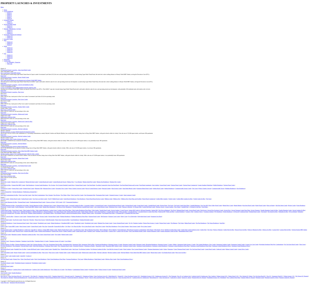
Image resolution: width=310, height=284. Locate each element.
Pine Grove (45, 252)
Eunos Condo (4, 226)
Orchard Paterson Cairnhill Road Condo (82, 207)
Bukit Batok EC (113, 276)
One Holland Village (48, 213)
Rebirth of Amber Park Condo (172, 229)
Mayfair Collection (102, 252)
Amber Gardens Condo (69, 231)
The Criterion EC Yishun (246, 276)
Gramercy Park (189, 211)
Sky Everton (52, 185)
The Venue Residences (213, 223)
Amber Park (203, 229)
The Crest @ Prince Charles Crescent (201, 188)
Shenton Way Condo (115, 182)
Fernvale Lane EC (69, 276)
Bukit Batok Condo (100, 259)
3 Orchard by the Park (195, 207)
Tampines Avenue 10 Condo (56, 241)
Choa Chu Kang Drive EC (15, 276)
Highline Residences (230, 188)
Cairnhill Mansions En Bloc (8, 205)
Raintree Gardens (137, 223)
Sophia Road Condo (26, 199)
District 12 (9, 30)
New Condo (212, 244)
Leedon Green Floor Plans (64, 210)
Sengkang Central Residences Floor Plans (179, 246)
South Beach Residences (70, 199)
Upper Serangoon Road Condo (21, 223)
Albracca (40, 229)
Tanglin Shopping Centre (285, 210)
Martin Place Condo (228, 205)
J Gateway (28, 256)
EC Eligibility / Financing (13, 62)
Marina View (70, 182)
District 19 (9, 36)
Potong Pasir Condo (165, 223)
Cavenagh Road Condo (101, 205)
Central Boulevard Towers (59, 182)
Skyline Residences (17, 192)
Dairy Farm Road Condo (27, 259)
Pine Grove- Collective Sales (8, 109)
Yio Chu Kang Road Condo (291, 244)
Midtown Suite (108, 199)
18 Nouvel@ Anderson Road (240, 211)
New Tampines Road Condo (65, 246)
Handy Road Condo (260, 205)
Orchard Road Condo (130, 205)
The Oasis (208, 199)
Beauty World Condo (19, 252)
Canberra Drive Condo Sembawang (22, 269)
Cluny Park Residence (100, 211)
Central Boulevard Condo (45, 182)
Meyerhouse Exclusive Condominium (136, 229)
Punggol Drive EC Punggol (199, 277)
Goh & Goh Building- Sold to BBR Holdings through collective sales (18, 87)
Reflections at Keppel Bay (30, 192)
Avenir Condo (10, 207)
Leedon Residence (180, 211)
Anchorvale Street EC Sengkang (75, 277)
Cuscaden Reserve (132, 211)
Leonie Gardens (169, 207)
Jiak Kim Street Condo (281, 205)
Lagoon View (112, 231)
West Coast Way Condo (77, 195)
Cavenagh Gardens (89, 205)
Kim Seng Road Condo (249, 205)
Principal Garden (106, 188)
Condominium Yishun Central (80, 269)
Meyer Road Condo (10, 231)
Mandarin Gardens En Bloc (29, 234)
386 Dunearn (104, 216)
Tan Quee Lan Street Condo (40, 199)
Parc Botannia (16, 246)
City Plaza (67, 226)
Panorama (170, 249)
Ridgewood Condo (76, 252)
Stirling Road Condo (158, 188)
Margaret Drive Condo (49, 188)
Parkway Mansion (218, 229)
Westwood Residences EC (20, 277)
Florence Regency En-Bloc (8, 244)
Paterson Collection (127, 207)
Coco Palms (68, 241)
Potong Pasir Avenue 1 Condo (151, 223)
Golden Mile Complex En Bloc (185, 199)
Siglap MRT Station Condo (50, 229)
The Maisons (174, 223)
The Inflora (3, 238)
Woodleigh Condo (79, 223)
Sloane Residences (48, 211)
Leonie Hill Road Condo (148, 207)
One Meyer (34, 229)
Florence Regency (38, 244)
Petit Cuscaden (123, 211)
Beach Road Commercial (148, 199)
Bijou (68, 195)
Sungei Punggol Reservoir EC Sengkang (56, 277)
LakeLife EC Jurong (175, 277)
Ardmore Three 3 (198, 211)
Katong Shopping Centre (153, 231)
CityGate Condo (5, 199)
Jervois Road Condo (194, 210)
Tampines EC (78, 276)
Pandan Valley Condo (65, 252)
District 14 (9, 33)
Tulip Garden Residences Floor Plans (81, 210)
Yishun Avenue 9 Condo (104, 269)
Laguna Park (275, 229)
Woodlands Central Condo (39, 263)
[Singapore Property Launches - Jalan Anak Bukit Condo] (16, 70)
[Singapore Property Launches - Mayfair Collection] (14, 129)
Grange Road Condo (6, 210)
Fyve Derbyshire (132, 216)
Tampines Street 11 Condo (41, 241)
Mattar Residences (55, 223)
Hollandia (300, 211)
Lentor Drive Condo (243, 249)
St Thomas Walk (137, 207)
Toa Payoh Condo (17, 220)
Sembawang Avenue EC (161, 276)
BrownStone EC (154, 277)
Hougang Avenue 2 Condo (115, 244)
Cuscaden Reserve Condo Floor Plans (148, 211)
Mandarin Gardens (16, 234)
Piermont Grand (260, 277)
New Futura (177, 207)
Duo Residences (81, 199)
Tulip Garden (95, 210)
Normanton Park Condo (102, 195)
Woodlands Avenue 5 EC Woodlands (216, 277)
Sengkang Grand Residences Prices (241, 246)
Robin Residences (227, 211)
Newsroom (7, 59)
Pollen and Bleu (170, 211)
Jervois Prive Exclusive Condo (215, 210)
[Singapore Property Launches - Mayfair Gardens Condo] (16, 136)
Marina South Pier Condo (89, 182)
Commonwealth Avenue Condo (183, 188)
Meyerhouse (150, 229)
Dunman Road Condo (6, 229)
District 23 (9, 42)
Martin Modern (238, 205)
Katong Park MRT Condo (31, 231)
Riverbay (32, 220)
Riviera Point (163, 205)
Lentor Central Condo (46, 249)
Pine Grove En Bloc (181, 252)
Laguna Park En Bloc (285, 229)
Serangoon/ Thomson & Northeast (12, 34)
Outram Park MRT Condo (18, 185)
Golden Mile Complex (162, 199)
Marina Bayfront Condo (32, 182)
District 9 (9, 21)
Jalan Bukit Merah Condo (129, 188)
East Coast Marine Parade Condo (137, 231)
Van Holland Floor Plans (108, 213)
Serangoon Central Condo (238, 244)
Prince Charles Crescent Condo (77, 188)
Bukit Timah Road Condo (74, 211)
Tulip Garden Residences (42, 210)
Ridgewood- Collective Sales (8, 117)
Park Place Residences (111, 226)
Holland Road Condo (254, 211)
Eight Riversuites (50, 220)
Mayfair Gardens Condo (114, 252)
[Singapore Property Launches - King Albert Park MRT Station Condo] (19, 151)
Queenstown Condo (6, 188)
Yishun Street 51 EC (233, 276)
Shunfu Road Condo (66, 249)
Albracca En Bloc (266, 229)
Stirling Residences (169, 188)
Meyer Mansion (104, 229)
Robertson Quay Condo (50, 205)
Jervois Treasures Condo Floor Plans (240, 210)
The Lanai (80, 259)
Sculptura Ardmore (209, 211)
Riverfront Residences (151, 244)
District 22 (9, 43)
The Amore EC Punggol (7, 277)
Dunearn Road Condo (94, 216)
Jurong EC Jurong (186, 277)
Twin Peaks (205, 207)
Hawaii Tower (19, 231)
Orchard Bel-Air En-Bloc (22, 205)
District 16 (9, 56)
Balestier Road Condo (6, 220)
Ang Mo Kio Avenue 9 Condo (114, 249)
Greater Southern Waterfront (205, 185)
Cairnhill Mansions (195, 205)
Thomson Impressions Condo (155, 249)
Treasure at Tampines (15, 241)
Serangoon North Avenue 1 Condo (186, 244)
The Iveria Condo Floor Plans (181, 205)
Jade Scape (75, 249)
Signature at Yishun (88, 276)
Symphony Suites (93, 269)
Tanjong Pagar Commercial (190, 185)
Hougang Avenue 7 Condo (165, 244)
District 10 (9, 23)
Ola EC (86, 277)
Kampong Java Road (156, 216)
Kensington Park (67, 244)
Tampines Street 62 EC (58, 276)
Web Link (9, 63)
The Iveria (170, 205)
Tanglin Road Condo (105, 210)
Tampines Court (5, 241)
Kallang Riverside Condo (86, 220)
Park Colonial (33, 223)
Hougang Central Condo (129, 244)
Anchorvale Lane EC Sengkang (36, 277)
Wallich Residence (218, 185)
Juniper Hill (155, 210)
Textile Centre (172, 199)
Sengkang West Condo (51, 246)
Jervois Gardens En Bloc (299, 210)
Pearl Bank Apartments (145, 185)
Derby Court (124, 216)
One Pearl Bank (91, 185)
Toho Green (302, 244)
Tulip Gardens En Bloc (29, 210)
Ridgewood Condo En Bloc (89, 252)
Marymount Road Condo (7, 249)
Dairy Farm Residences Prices (124, 259)
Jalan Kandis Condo (6, 273)
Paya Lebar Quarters (123, 226)
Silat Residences (30, 185)
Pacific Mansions (19, 207)
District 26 (9, 49)
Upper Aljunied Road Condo (120, 223)
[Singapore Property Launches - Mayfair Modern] (13, 143)
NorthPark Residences (6, 269)
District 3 (9, 15)
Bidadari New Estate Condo (105, 223)
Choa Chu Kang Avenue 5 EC (132, 276)
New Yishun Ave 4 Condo (57, 269)
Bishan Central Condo (231, 249)
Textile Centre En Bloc (199, 199)
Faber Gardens (127, 249)
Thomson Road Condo (33, 216)
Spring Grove (16, 211)
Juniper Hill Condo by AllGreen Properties (140, 210)
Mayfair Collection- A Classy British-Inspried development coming (18, 131)
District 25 (9, 47)
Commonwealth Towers (218, 188)
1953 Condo (59, 202)
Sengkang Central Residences (159, 246)
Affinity (175, 244)
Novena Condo (43, 216)
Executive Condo (8, 39)
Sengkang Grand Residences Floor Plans (201, 246)
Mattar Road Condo (190, 223)
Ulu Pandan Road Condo (168, 252)
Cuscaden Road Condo (112, 211)
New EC (269, 276)
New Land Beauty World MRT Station (11, 73)
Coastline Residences (18, 229)
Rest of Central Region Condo (93, 188)
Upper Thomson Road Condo (181, 249)
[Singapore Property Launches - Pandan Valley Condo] (15, 107)
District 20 (9, 37)
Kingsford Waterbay (78, 246)
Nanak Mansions (121, 229)
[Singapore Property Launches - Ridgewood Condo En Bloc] (16, 121)
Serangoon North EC (277, 276)
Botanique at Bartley (90, 246)
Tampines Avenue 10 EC (45, 276)
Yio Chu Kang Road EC (259, 276)
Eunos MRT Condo (14, 226)
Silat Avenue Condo (116, 188)
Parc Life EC (4, 276)
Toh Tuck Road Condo (6, 259)
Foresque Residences (71, 259)
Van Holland (98, 213)
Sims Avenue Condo (25, 226)
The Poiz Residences (201, 223)
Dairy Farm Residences (40, 259)
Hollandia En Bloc (283, 211)
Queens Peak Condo (17, 188)
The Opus (209, 229)
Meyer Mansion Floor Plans (92, 229)
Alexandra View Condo (62, 188)
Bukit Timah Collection (87, 211)
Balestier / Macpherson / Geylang (12, 29)
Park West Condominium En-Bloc (9, 195)
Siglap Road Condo (6, 234)
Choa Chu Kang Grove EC (101, 276)
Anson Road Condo (165, 185)
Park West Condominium (38, 195)
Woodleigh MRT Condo (67, 223)
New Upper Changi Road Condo (45, 234)
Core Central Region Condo (101, 207)
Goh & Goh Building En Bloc (33, 252)
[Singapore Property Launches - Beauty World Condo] (15, 77)
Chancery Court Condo (20, 216)
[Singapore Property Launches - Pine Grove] (12, 92)
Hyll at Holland (293, 211)
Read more (3, 76)
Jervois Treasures (255, 210)
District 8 (9, 18)
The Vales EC (34, 276)
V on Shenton (78, 182)
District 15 (9, 55)
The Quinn (181, 223)
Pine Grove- (4, 95)
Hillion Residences (89, 259)
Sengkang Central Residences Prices (221, 246)
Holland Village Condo (88, 213)
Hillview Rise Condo (110, 259)
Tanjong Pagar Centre (229, 185)
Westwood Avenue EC (111, 277)
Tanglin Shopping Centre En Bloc (269, 210)
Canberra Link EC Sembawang (200, 276)
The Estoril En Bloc (273, 211)
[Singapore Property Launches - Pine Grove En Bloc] (14, 173)
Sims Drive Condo (100, 226)
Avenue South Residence (41, 185)
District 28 (9, 52)
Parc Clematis (49, 195)
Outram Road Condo (80, 185)
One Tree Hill (204, 205)
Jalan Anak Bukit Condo (7, 252)
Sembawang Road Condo (118, 269)
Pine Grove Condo (54, 252)
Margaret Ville (38, 188)
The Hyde (173, 210)
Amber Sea (27, 229)
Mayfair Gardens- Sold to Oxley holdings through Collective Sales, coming (20, 154)
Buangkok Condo (100, 246)
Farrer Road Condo (17, 210)
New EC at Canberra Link (184, 276)
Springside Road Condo (7, 266)
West (5, 40)
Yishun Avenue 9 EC (222, 276)
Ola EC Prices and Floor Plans (97, 277)
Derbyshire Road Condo (144, 216)
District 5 (9, 45)
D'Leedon (17, 213)
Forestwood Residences (101, 244)
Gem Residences (75, 220)
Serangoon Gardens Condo (223, 244)
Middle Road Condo (57, 199)
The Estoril (264, 211)
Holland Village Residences (35, 213)
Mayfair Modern (125, 252)
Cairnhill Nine (185, 207)
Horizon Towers (160, 207)
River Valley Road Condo (215, 205)
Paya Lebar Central (146, 226)
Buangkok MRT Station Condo (114, 246)
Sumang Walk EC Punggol (248, 277)
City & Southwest (8, 11)
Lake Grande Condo (14, 256)
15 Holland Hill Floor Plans (131, 213)
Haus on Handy (271, 205)
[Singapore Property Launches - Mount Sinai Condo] (14, 158)
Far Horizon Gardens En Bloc (98, 249)
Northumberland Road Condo (37, 202)
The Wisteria (68, 269)
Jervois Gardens (115, 210)
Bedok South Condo (67, 234)
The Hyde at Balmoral (164, 210)
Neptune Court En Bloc (102, 231)
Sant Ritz (222, 223)
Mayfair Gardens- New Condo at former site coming (14, 139)
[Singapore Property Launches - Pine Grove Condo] (14, 99)
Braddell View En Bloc (20, 249)
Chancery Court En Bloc (7, 216)
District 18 (9, 58)
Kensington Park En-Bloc (55, 244)
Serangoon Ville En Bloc (88, 244)
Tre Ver (131, 223)
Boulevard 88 (161, 211)
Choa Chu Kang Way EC (124, 277)
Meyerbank (157, 229)
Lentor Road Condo (210, 249)
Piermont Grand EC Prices (271, 277)
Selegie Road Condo (15, 199)
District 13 (9, 31)
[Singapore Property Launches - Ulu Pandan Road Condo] (16, 165)
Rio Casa (46, 244)
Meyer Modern (113, 229)
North (5, 46)
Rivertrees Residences (6, 246)
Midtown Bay (116, 199)
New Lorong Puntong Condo (139, 249)
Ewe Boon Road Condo (60, 211)
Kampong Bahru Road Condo (144, 188)
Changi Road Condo (36, 226)
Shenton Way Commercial (18, 182)
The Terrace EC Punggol (301, 276)
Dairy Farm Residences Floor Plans (56, 259)
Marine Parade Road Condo (65, 229)
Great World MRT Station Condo (33, 207)
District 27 (9, 50)
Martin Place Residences (49, 207)
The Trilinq (64, 195)
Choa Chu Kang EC (164, 277)
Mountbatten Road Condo (185, 231)
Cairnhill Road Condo (153, 205)
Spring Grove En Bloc (6, 211)
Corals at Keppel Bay (6, 192)
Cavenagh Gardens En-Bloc (76, 205)
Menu (2, 7)
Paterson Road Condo (62, 205)
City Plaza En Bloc (76, 226)
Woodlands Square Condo (7, 263)
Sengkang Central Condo (129, 246)
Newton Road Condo (53, 216)
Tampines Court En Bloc (27, 241)
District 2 (9, 14)
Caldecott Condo (220, 249)
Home (5, 10)
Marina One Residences (103, 182)
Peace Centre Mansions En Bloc (9, 202)
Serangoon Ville (77, 244)
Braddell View (56, 249)
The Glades (58, 234)
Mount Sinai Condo (156, 252)
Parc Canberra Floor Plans (233, 277)
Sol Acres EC (26, 276)
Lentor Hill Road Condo (33, 249)
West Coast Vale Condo (25, 195)
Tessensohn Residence (72, 202)
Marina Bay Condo (5, 182)
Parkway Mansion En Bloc (255, 229)
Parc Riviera (57, 195)
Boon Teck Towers (40, 220)
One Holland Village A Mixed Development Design (68, 213)
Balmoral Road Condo (182, 210)
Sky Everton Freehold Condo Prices (65, 185)
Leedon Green (53, 210)
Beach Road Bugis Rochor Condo (95, 199)
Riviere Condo (292, 205)
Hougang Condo (141, 244)
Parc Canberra (212, 276)
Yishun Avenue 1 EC (289, 276)
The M (49, 199)
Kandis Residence (16, 273)
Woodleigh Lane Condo (44, 223)
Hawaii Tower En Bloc (241, 229)
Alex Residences (241, 188)
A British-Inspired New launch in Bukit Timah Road (14, 146)
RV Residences (218, 211)
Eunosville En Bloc (59, 226)
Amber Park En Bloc (228, 229)
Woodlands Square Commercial (23, 263)
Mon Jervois (24, 213)
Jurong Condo (4, 256)
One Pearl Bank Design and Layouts (129, 185)
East (5, 53)
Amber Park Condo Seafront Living (190, 229)
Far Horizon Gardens (84, 249)
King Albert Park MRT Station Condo (140, 252)
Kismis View (16, 259)
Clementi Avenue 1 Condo (116, 195)
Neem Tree (26, 220)
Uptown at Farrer (50, 202)
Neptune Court (91, 231)
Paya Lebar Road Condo (88, 226)
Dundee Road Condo (28, 188)
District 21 (9, 27)
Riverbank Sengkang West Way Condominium (271, 244)
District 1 (9, 13)
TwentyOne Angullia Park (7, 213)
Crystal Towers (124, 210)
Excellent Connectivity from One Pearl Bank (107, 185)
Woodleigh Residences (6, 223)
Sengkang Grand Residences (144, 246)
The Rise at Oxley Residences (64, 207)
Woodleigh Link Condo (91, 223)
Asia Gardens (155, 185)
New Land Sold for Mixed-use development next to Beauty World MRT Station (21, 80)
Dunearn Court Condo (114, 216)
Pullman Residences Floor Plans (79, 216)
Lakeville (22, 256)
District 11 (9, 26)
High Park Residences (38, 246)
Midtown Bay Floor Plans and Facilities (131, 199)
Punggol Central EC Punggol (286, 277)
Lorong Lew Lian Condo (251, 244)
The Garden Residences (202, 244)
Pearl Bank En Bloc (6, 185)
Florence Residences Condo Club (24, 244)
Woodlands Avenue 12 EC (148, 276)
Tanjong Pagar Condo (176, 185)
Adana (165, 249)
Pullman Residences (65, 216)
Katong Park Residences (45, 231)
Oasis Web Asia (5, 282)
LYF (64, 202)
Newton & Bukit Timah (10, 24)
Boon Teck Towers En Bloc (62, 220)
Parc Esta (44, 226)
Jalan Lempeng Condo (129, 195)
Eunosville (50, 226)
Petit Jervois (203, 210)
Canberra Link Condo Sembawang (41, 269)
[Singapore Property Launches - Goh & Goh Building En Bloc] (17, 84)
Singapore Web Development (17, 282)
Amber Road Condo (81, 231)
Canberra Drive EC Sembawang (140, 277)
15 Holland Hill (120, 213)
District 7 (9, 17)
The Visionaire (172, 276)
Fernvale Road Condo (26, 246)
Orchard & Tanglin (9, 20)
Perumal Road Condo (23, 202)
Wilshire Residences (38, 211)
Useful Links (7, 61)
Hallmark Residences (26, 211)
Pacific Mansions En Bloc (36, 205)
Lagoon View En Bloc (122, 231)
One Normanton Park (89, 195)
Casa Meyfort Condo (78, 229)
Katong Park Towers (57, 231)
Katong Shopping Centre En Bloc (169, 231)
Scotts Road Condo (142, 205)
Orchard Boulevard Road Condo (116, 205)
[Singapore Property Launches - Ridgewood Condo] (14, 114)
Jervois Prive (227, 210)
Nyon (162, 229)
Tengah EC (121, 276)
